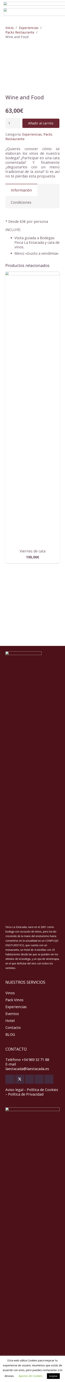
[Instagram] (39, 1079)
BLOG (10, 1034)
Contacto (13, 1027)
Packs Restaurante (19, 32)
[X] (19, 1079)
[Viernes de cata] (32, 273)
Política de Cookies (42, 1089)
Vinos (10, 992)
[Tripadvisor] (48, 1079)
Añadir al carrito (40, 123)
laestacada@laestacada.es (27, 1068)
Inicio (9, 28)
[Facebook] (9, 1079)
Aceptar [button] (53, 1376)
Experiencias (28, 28)
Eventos (12, 1013)
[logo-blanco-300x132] (32, 788)
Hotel (10, 1020)
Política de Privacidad (26, 1094)
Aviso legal (14, 1089)
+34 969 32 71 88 (35, 1059)
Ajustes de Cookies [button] (30, 1376)
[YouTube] (29, 1079)
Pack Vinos (14, 999)
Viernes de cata (33, 551)
